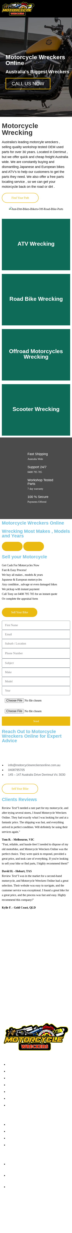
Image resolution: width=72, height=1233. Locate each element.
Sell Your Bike (19, 612)
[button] (67, 9)
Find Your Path (20, 197)
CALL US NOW (28, 83)
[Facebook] (8, 1205)
